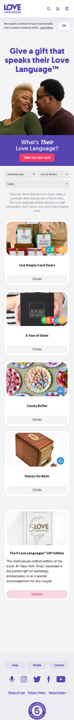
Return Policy (57, 693)
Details (37, 279)
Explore (37, 594)
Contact (59, 665)
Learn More (46, 27)
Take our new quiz (37, 157)
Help (15, 665)
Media (37, 665)
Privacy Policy (37, 693)
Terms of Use (16, 693)
